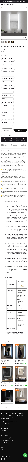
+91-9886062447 (6, 423)
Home (2, 449)
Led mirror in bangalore (6, 438)
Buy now (20, 130)
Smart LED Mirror (5, 435)
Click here (20, 333)
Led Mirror (3, 430)
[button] (2, 42)
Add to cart (7, 130)
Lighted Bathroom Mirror (7, 442)
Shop (2, 452)
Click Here (20, 332)
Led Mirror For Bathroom (7, 440)
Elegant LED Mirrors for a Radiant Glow (10, 433)
